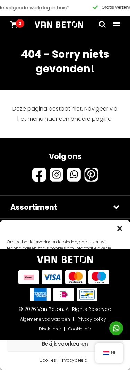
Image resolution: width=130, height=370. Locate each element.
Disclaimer (50, 329)
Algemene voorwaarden (45, 319)
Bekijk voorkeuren (65, 343)
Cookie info (80, 329)
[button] (119, 228)
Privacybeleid (73, 360)
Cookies (48, 360)
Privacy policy (91, 319)
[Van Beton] (59, 24)
